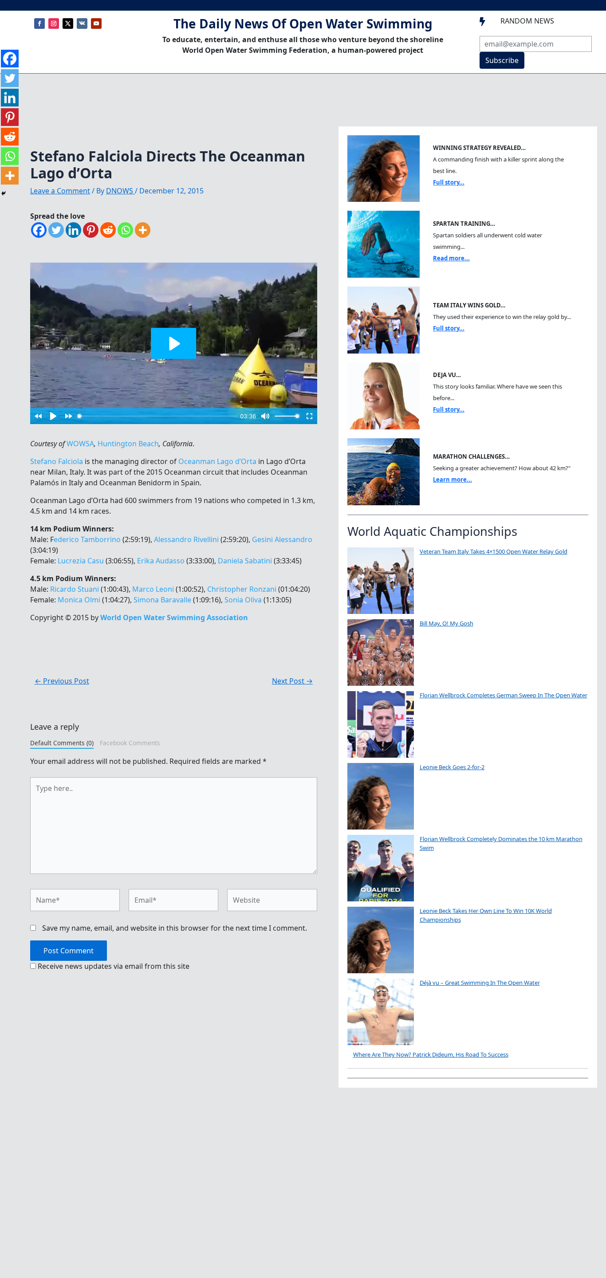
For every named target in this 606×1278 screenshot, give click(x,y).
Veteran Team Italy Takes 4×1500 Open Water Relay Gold (493, 551)
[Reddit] (108, 230)
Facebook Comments (130, 743)
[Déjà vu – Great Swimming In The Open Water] (380, 1012)
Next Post (292, 680)
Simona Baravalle (162, 600)
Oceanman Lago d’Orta (217, 461)
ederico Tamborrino (87, 539)
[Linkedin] (73, 230)
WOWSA (80, 443)
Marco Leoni (153, 589)
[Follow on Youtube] (96, 23)
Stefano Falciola (56, 461)
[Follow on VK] (82, 23)
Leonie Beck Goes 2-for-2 (452, 767)
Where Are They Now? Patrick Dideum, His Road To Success (430, 1054)
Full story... (448, 182)
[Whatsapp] (125, 230)
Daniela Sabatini (245, 561)
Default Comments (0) (62, 743)
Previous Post (62, 680)
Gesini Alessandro (282, 539)
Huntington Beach (128, 443)
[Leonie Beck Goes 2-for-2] (380, 796)
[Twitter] (56, 230)
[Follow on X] (68, 23)
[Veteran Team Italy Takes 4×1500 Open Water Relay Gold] (380, 580)
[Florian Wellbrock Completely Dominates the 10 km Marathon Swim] (380, 868)
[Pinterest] (90, 230)
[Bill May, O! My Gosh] (380, 652)
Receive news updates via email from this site (112, 966)
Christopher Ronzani (241, 589)
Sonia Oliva (243, 600)
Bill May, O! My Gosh (446, 623)
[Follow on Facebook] (39, 23)
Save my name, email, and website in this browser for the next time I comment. (174, 928)
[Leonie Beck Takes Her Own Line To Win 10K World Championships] (380, 940)
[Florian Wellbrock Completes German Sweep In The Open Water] (380, 724)
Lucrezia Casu (81, 561)
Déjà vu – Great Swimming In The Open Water (480, 983)
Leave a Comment (60, 191)
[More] (142, 230)
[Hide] (3, 193)
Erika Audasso (161, 561)
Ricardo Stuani (74, 589)
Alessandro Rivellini (186, 539)
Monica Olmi (79, 600)
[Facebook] (39, 230)
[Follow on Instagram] (53, 23)
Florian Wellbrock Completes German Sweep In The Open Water (503, 695)
